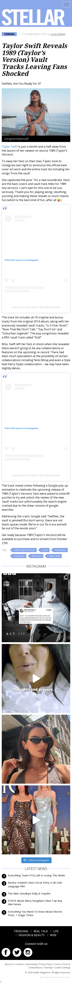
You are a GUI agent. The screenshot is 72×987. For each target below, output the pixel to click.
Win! (53, 935)
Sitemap (48, 967)
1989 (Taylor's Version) (24, 550)
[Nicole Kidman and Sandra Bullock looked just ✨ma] (36, 819)
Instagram (28, 952)
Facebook (6, 952)
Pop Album (19, 556)
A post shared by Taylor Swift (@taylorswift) (36, 307)
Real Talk (41, 931)
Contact (20, 964)
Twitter (17, 952)
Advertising (31, 964)
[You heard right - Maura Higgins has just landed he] (36, 749)
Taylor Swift (9, 146)
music (45, 550)
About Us (9, 964)
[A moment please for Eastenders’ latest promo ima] (36, 607)
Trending (9, 34)
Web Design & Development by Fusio (54, 977)
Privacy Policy (46, 964)
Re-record (37, 556)
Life (56, 931)
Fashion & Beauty (32, 935)
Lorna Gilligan (58, 34)
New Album (60, 550)
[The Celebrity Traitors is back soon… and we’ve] (36, 678)
